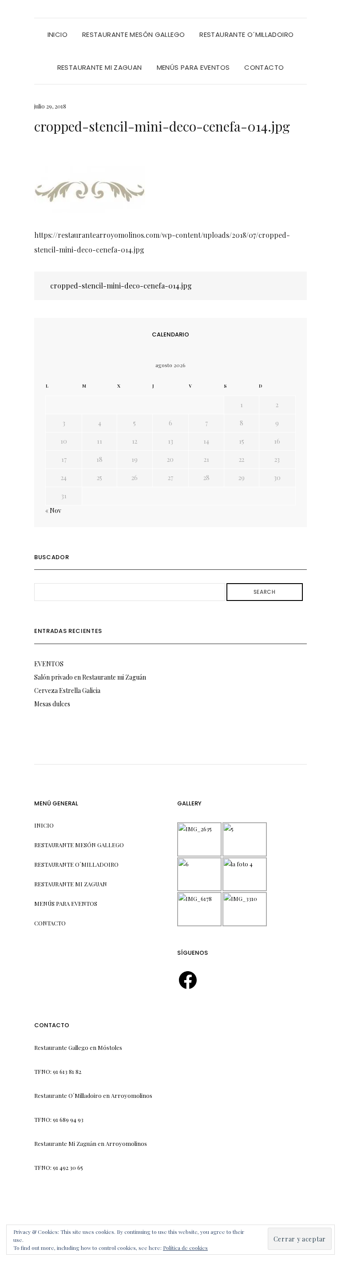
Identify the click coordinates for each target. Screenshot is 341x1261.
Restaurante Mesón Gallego (133, 34)
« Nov (53, 510)
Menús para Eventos (193, 67)
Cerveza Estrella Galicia (67, 690)
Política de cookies (185, 1247)
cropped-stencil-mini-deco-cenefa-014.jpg (120, 285)
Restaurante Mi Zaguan (99, 67)
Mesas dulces (52, 704)
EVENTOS (48, 664)
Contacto (264, 67)
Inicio (57, 34)
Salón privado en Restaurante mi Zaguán (90, 677)
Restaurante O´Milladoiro (246, 34)
